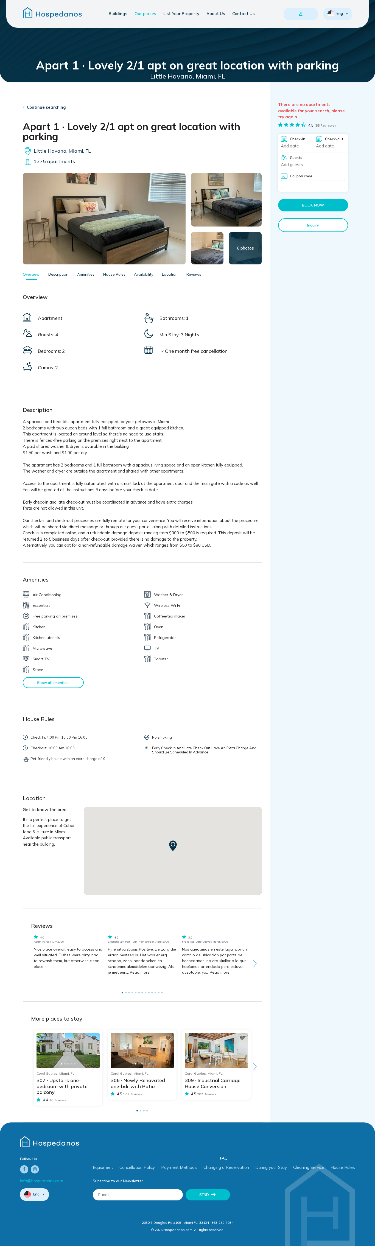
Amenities (85, 274)
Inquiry (313, 225)
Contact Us (243, 13)
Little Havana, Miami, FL (61, 151)
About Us (215, 13)
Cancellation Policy (137, 1167)
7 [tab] (142, 992)
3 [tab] (129, 992)
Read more (140, 972)
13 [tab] (162, 992)
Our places (145, 13)
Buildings (118, 13)
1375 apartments (53, 161)
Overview (31, 274)
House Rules (114, 274)
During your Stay (271, 1167)
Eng (340, 13)
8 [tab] (145, 992)
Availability (143, 274)
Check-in (297, 139)
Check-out (334, 139)
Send (204, 1194)
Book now (313, 205)
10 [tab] (152, 992)
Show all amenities (53, 682)
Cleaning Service (308, 1167)
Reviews (193, 274)
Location (170, 274)
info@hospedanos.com (41, 1180)
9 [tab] (149, 992)
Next (254, 964)
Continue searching (46, 107)
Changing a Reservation (226, 1167)
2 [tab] (126, 992)
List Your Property (181, 13)
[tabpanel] (68, 953)
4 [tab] (132, 992)
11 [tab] (155, 992)
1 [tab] (122, 992)
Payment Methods (179, 1167)
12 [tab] (158, 992)
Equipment (103, 1167)
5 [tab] (135, 992)
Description (58, 274)
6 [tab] (139, 992)
